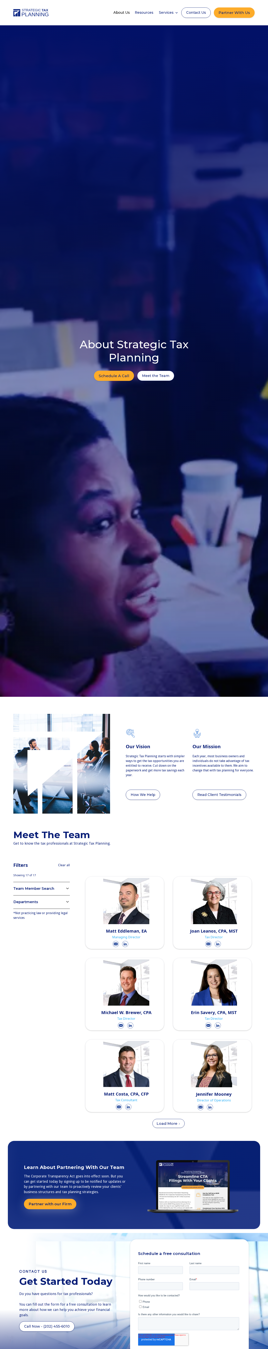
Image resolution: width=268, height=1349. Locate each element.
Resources (144, 12)
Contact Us (196, 12)
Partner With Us (234, 12)
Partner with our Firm (50, 1204)
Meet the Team (155, 376)
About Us (121, 12)
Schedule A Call (114, 375)
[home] (31, 13)
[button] (168, 12)
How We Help (143, 795)
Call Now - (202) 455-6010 (47, 1326)
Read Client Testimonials (219, 795)
